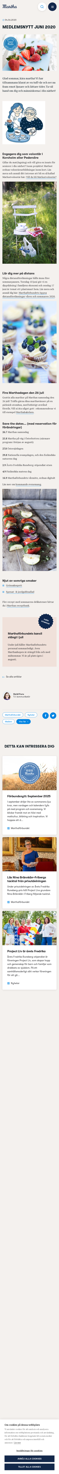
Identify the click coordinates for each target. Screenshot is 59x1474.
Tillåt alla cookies (29, 1467)
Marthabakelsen (25, 412)
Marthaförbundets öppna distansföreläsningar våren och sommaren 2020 (28, 294)
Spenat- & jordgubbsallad (20, 591)
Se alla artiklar (14, 676)
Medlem (8, 721)
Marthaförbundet (13, 715)
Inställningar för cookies (29, 1451)
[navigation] (9, 7)
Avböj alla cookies (30, 1459)
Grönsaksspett (14, 585)
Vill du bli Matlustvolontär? (41, 177)
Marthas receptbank (18, 605)
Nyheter (31, 715)
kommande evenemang (28, 484)
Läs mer (17, 1442)
